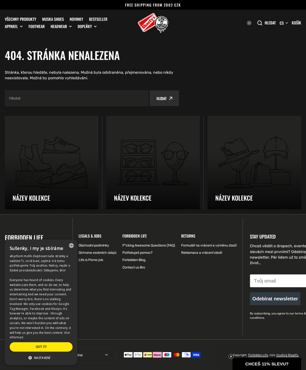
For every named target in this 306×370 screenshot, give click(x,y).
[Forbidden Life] (153, 23)
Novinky (76, 19)
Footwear (37, 26)
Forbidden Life (258, 355)
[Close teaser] (231, 356)
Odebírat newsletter (275, 298)
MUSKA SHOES (53, 19)
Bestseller (98, 19)
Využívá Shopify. (287, 355)
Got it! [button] (41, 347)
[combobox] (77, 98)
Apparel (11, 26)
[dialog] (41, 302)
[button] (249, 23)
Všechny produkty (20, 19)
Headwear (59, 26)
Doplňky (85, 26)
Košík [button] (296, 23)
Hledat (270, 23)
